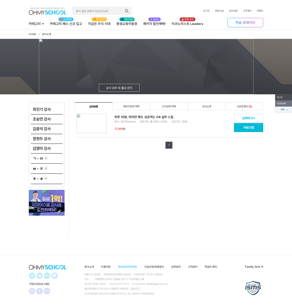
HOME (32, 34)
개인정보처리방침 (127, 266)
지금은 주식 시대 (99, 24)
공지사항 (233, 10)
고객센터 (247, 10)
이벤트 (260, 10)
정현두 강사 (42, 138)
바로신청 (249, 127)
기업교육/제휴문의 (154, 266)
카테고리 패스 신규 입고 (66, 24)
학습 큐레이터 (245, 22)
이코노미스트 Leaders (187, 24)
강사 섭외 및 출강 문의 (119, 88)
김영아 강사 (42, 148)
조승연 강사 (42, 119)
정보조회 (135, 289)
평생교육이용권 (126, 24)
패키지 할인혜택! (154, 24)
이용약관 (106, 266)
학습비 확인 (211, 266)
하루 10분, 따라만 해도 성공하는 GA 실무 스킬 (143, 117)
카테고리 (35, 24)
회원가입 (219, 10)
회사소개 (89, 266)
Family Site (252, 267)
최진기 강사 (42, 109)
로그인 (206, 10)
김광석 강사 (42, 128)
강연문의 (176, 266)
